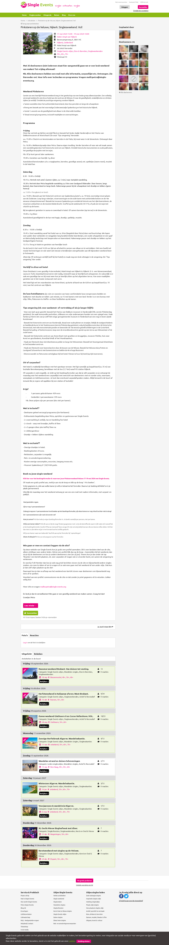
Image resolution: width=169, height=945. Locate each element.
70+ (66, 54)
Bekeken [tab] (38, 653)
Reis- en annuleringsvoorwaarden (64, 923)
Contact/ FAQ (133, 2)
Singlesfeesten (58, 908)
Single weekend (58, 899)
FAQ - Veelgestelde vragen (30, 920)
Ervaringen (24, 911)
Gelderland (68, 42)
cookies (72, 941)
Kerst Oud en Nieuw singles (62, 911)
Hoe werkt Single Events (29, 902)
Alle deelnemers (126, 92)
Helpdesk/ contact (27, 923)
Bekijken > (44, 681)
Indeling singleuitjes (93, 902)
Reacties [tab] (34, 635)
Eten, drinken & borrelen (94, 914)
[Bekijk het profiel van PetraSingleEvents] (124, 34)
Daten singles (58, 917)
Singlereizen (57, 902)
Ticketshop (24, 927)
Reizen (56, 15)
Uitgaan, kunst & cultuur (94, 920)
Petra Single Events (27, 905)
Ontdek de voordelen (140, 11)
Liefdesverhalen (26, 914)
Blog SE (23, 908)
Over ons (71, 15)
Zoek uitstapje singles (93, 895)
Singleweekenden (95, 51)
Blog (63, 15)
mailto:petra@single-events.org (53, 586)
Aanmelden (32, 613)
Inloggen (124, 7)
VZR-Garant (144, 2)
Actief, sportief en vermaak (95, 911)
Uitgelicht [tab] (27, 653)
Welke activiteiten (59, 895)
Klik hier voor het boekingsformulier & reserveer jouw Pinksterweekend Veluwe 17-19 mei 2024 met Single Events (66, 478)
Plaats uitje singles (92, 905)
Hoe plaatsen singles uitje (94, 908)
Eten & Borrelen (80, 51)
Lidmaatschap (25, 917)
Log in (25, 642)
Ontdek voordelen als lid (84, 885)
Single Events (50, 5)
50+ (58, 54)
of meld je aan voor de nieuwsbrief (131, 901)
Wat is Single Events (27, 899)
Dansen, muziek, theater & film (96, 917)
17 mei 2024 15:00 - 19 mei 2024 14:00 (73, 34)
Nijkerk (60, 42)
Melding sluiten (84, 941)
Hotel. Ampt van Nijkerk (67, 37)
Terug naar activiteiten (30, 24)
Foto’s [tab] (25, 635)
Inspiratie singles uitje (93, 899)
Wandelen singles (59, 905)
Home (24, 15)
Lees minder (29, 605)
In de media (25, 930)
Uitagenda (47, 15)
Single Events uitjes (65, 51)
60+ (62, 54)
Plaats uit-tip (25, 895)
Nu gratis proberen (84, 880)
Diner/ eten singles (59, 920)
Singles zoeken (35, 15)
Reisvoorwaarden (121, 2)
